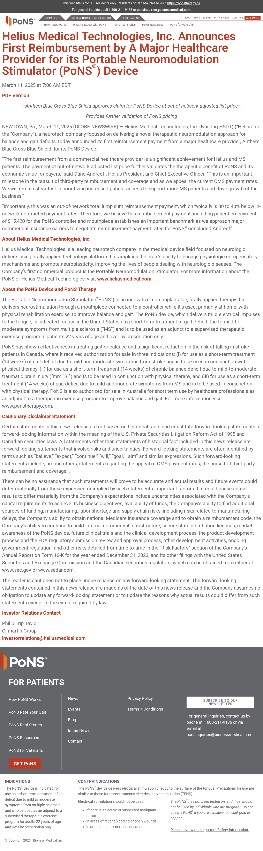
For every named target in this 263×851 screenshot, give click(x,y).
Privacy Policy (140, 698)
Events (207, 17)
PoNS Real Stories (124, 24)
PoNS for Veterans (182, 24)
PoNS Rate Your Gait (27, 712)
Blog (187, 17)
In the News (222, 17)
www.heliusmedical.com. (125, 279)
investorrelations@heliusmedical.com (44, 638)
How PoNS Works (55, 24)
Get (252, 18)
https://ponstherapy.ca (183, 3)
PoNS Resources (152, 24)
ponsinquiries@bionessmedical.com (220, 734)
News (196, 17)
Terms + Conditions (145, 709)
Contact (237, 17)
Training (130, 18)
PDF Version (15, 95)
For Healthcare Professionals (91, 18)
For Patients (52, 18)
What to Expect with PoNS (89, 24)
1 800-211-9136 (120, 10)
